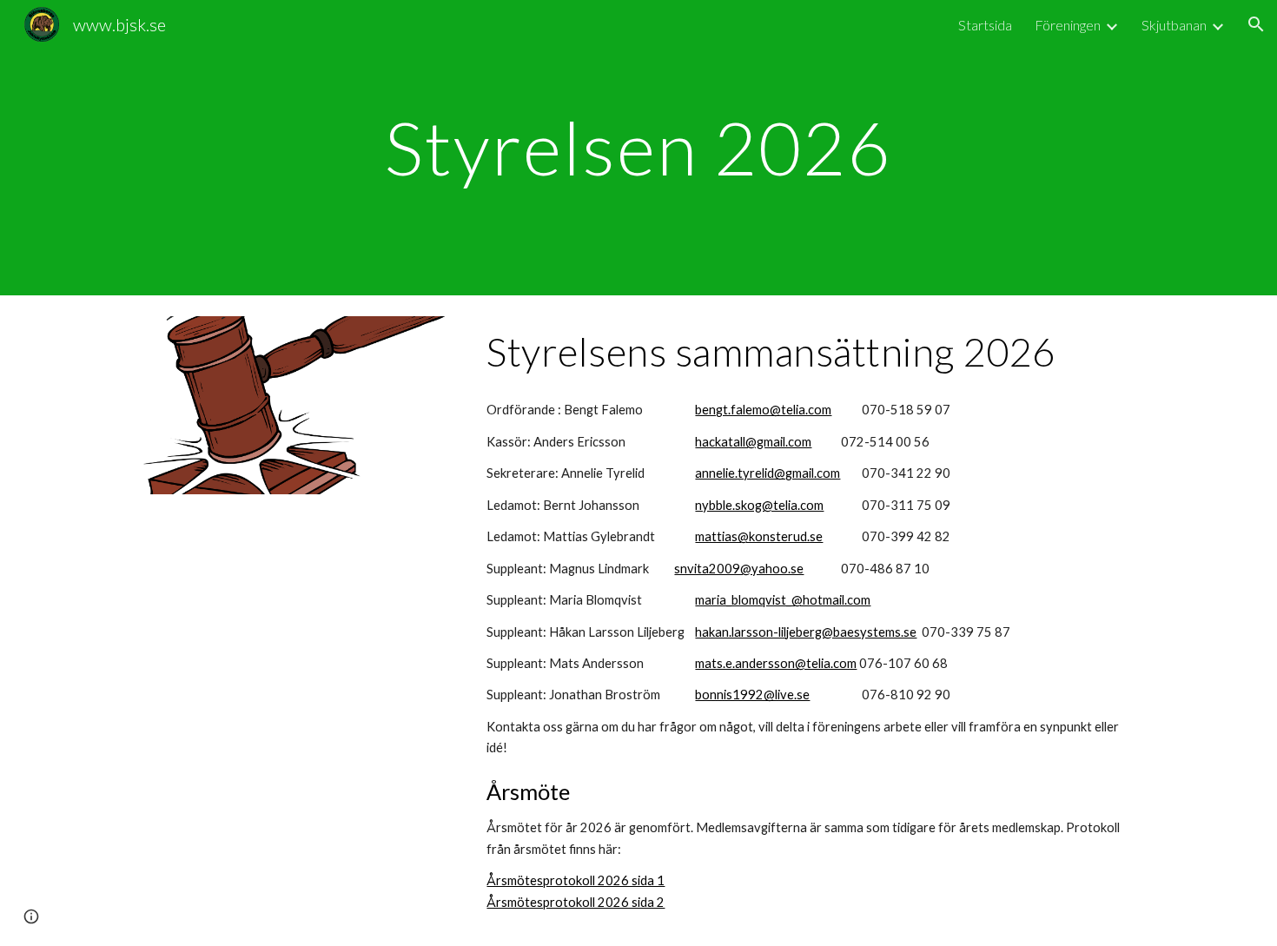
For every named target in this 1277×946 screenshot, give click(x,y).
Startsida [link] (985, 25)
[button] (1256, 24)
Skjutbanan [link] (1174, 25)
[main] (638, 147)
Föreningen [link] (1068, 25)
